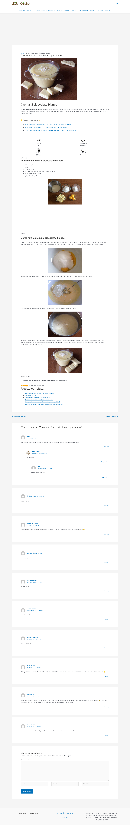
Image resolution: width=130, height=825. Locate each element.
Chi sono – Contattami (104, 10)
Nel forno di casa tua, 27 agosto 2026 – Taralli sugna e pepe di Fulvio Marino (48, 124)
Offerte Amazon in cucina (86, 10)
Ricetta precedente (19, 417)
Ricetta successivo (111, 417)
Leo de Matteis (31, 609)
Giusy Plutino (31, 665)
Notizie (73, 10)
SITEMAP (65, 818)
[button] (117, 3)
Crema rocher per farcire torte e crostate (37, 397)
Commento (25, 760)
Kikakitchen (36, 451)
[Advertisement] (65, 32)
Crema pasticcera (30, 395)
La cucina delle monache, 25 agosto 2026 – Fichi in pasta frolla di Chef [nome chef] (50, 130)
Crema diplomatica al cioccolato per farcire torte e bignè (42, 402)
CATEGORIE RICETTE (26, 10)
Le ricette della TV (63, 10)
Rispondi (106, 447)
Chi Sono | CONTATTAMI (65, 813)
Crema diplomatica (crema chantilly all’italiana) (39, 393)
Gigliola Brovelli (32, 580)
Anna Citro (30, 552)
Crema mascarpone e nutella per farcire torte (39, 400)
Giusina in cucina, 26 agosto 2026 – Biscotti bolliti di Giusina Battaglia (46, 127)
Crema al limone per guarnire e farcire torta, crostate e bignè (44, 404)
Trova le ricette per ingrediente (45, 10)
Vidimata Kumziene (32, 637)
